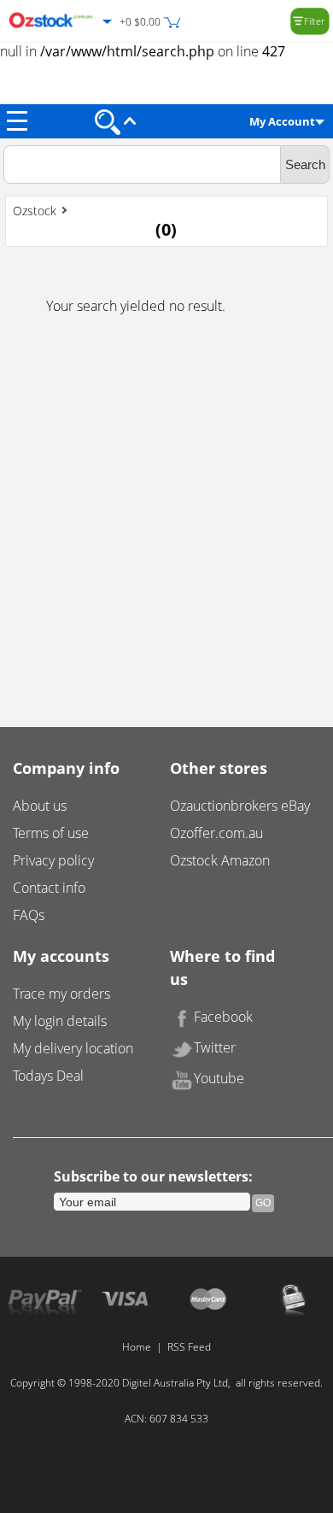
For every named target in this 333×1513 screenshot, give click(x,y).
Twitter (215, 1047)
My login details (60, 1021)
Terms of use (51, 833)
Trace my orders (61, 993)
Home (136, 1347)
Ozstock (34, 210)
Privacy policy (53, 860)
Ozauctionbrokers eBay (240, 805)
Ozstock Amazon (220, 860)
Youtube (219, 1078)
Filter (314, 21)
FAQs (28, 915)
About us (40, 805)
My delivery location (73, 1048)
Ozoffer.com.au (216, 833)
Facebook (223, 1016)
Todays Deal (48, 1075)
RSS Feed (189, 1347)
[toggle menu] (17, 121)
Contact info (49, 887)
